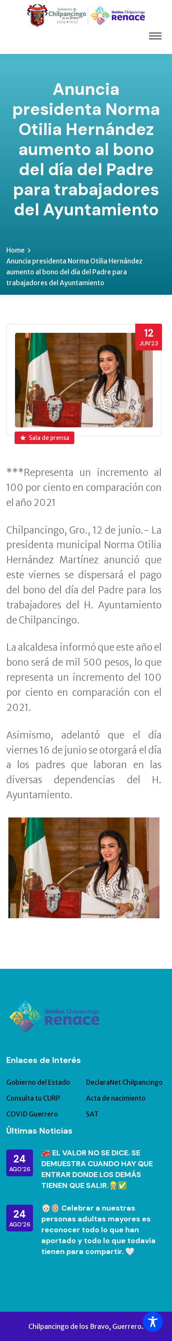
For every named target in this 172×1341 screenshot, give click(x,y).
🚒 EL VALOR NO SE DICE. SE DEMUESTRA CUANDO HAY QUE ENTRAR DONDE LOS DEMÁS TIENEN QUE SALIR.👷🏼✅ (97, 1169)
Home (15, 250)
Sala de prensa (49, 438)
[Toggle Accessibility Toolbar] (153, 1322)
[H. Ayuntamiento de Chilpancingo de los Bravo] (85, 15)
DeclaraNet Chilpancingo (124, 1082)
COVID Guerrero (32, 1114)
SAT (92, 1114)
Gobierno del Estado (38, 1082)
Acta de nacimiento (116, 1098)
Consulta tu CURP (33, 1098)
